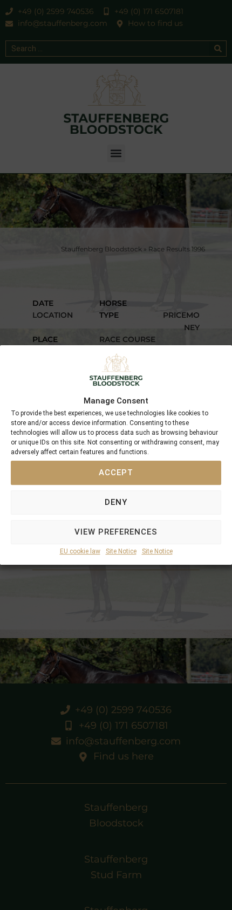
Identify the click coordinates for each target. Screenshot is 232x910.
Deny (116, 503)
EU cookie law (80, 551)
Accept (116, 473)
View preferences (116, 532)
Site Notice (121, 551)
